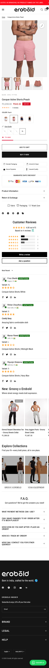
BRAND (6, 621)
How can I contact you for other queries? (18, 543)
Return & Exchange (9, 197)
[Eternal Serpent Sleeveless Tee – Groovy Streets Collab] (13, 412)
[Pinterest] (13, 213)
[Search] (42, 9)
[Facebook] (3, 213)
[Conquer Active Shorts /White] (6, 119)
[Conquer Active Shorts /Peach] (14, 119)
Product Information (10, 191)
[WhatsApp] (18, 213)
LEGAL (6, 630)
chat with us (40, 662)
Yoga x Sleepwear (36, 487)
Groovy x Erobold (13, 487)
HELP (5, 639)
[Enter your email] (44, 609)
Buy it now (24, 154)
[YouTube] (22, 588)
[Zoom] (41, 25)
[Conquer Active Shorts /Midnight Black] (30, 119)
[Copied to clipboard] (23, 213)
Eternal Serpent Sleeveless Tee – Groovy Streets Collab (13, 431)
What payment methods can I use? (18, 511)
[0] (45, 9)
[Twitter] (10, 587)
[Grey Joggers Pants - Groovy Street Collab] (36, 412)
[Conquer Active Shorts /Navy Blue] (22, 119)
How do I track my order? (14, 535)
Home (3, 17)
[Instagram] (16, 587)
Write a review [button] (24, 254)
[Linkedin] (28, 587)
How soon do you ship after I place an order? (20, 528)
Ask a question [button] (24, 260)
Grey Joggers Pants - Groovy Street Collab (35, 431)
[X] (8, 213)
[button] (14, 236)
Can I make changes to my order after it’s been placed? (20, 519)
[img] (8, 287)
